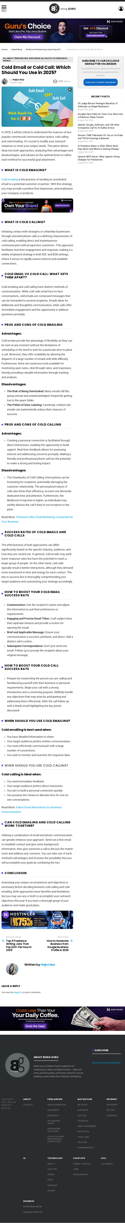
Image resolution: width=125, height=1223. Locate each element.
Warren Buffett (86, 1147)
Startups (79, 1158)
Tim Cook (82, 1142)
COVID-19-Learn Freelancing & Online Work (55, 1139)
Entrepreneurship (32, 1206)
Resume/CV (53, 1115)
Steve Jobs (83, 1137)
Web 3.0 (51, 1163)
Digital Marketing (56, 1104)
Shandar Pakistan (32, 1212)
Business (28, 1201)
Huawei (51, 1190)
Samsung (52, 1185)
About (27, 1099)
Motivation (85, 1099)
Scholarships (80, 1174)
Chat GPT (52, 1169)
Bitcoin (110, 1110)
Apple (50, 1179)
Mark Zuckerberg (87, 1126)
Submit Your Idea (82, 1163)
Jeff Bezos (83, 1120)
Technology (55, 1158)
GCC (103, 1158)
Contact (28, 1104)
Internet (112, 1099)
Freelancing (55, 1099)
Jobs (75, 1169)
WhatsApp (112, 1104)
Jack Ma (82, 1115)
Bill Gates (83, 1104)
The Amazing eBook (53, 1122)
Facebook (112, 1115)
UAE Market (53, 1110)
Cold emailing (10, 179)
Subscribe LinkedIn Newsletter (100, 82)
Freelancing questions (53, 1129)
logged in (18, 992)
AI (24, 1158)
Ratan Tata (83, 1131)
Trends (51, 1174)
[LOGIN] (121, 8)
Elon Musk (83, 1110)
